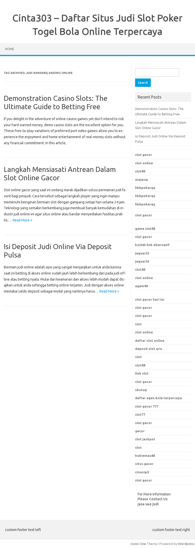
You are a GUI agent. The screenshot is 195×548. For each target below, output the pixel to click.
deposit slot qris (148, 348)
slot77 (140, 414)
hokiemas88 (145, 455)
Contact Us (158, 499)
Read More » (22, 220)
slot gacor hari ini (149, 299)
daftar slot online (149, 340)
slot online (144, 163)
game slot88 (145, 228)
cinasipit (142, 472)
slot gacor (143, 154)
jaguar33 (142, 253)
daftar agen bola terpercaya (158, 398)
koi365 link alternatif (152, 245)
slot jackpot (145, 439)
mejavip (141, 179)
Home (9, 49)
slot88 (140, 171)
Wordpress (186, 543)
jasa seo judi (148, 504)
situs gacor (144, 463)
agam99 (141, 286)
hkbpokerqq (145, 187)
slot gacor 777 (146, 406)
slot (138, 324)
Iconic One (138, 543)
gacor (140, 431)
